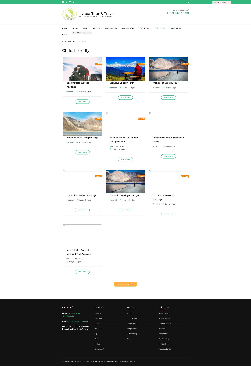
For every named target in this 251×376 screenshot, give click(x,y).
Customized (163, 313)
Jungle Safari (132, 329)
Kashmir (71, 92)
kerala (97, 323)
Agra (96, 334)
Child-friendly (164, 318)
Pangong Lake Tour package (82, 137)
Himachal (114, 146)
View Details (82, 102)
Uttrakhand (79, 259)
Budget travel (164, 334)
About (75, 28)
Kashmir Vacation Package (81, 195)
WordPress (131, 362)
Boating (130, 313)
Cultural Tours (132, 318)
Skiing (129, 339)
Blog (85, 28)
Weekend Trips (165, 349)
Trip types (160, 28)
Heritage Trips (164, 339)
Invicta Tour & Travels (97, 13)
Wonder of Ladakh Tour (165, 82)
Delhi (96, 339)
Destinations (128, 28)
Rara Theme (115, 362)
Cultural (162, 329)
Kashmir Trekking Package (124, 195)
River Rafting (132, 334)
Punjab (97, 344)
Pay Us (65, 35)
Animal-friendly (165, 323)
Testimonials (111, 28)
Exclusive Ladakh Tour (122, 82)
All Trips (96, 28)
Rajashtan (98, 318)
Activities (144, 28)
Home (64, 28)
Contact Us (176, 28)
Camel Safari (132, 323)
